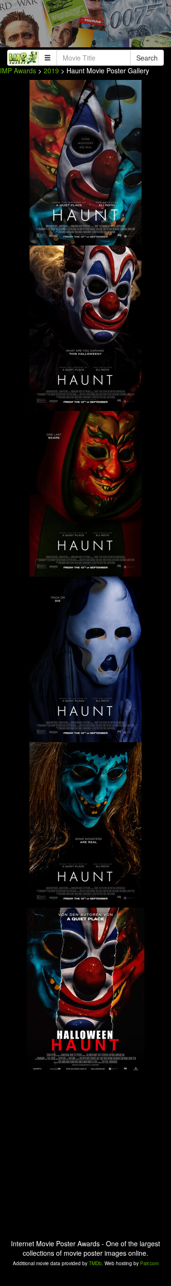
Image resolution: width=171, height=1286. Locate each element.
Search (147, 57)
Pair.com (149, 1263)
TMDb (95, 1263)
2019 (51, 70)
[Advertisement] (85, 26)
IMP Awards (18, 70)
